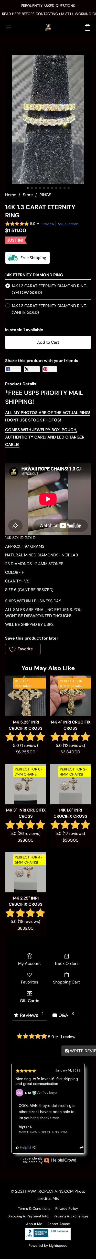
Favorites (29, 982)
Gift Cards (29, 1000)
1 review (47, 224)
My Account (29, 963)
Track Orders (66, 963)
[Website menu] (8, 27)
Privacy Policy (66, 1208)
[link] (48, 14)
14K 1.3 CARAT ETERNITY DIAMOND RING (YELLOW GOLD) (49, 289)
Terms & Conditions (34, 1208)
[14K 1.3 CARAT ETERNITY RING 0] (48, 119)
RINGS (45, 194)
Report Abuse (58, 1223)
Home (10, 194)
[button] (48, 27)
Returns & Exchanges (71, 1216)
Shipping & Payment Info (28, 1216)
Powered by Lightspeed (48, 1245)
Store (28, 194)
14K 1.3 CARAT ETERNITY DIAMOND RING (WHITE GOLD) (49, 309)
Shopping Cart (66, 982)
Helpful (25, 1147)
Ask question (68, 224)
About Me (34, 1223)
